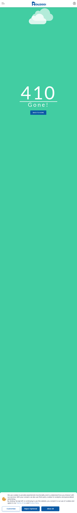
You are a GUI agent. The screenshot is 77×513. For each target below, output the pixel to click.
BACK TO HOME (38, 112)
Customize (11, 509)
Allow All (50, 509)
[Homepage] (38, 3)
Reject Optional (30, 509)
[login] (74, 3)
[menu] (3, 2)
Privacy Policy (34, 503)
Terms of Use (21, 503)
